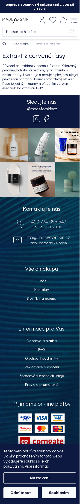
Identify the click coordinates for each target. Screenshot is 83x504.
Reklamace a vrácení (41, 367)
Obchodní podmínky (41, 358)
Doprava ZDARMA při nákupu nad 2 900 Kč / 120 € (40, 6)
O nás (41, 281)
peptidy (38, 70)
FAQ (41, 349)
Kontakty (41, 289)
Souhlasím (59, 492)
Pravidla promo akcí (41, 384)
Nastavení (40, 478)
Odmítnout (20, 492)
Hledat (72, 31)
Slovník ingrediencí (41, 298)
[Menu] (73, 20)
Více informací (37, 466)
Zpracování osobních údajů (41, 376)
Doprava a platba (42, 341)
